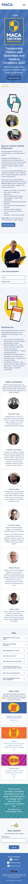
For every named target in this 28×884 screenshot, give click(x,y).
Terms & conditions (10, 880)
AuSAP (17, 341)
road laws (14, 349)
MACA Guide (20, 339)
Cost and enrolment (16, 84)
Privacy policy (19, 880)
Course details (5, 84)
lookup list (11, 367)
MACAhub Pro (11, 176)
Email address (5, 837)
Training (15, 15)
